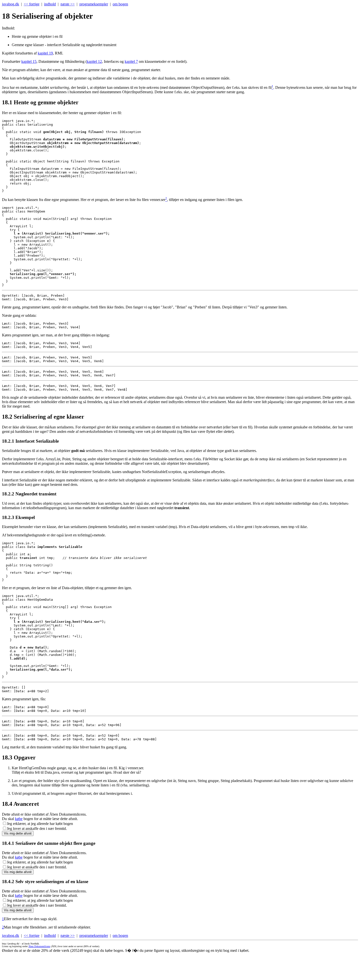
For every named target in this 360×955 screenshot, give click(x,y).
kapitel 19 (45, 53)
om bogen (120, 4)
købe (19, 819)
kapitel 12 (94, 61)
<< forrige (31, 4)
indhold (50, 4)
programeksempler (93, 4)
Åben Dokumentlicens (39, 946)
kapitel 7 (131, 61)
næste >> (67, 4)
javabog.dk (10, 4)
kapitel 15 (28, 61)
